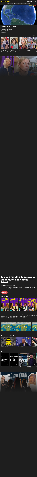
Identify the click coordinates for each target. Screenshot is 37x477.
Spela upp (5, 292)
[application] (18, 15)
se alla (34, 35)
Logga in (29, 1)
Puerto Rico (3, 32)
